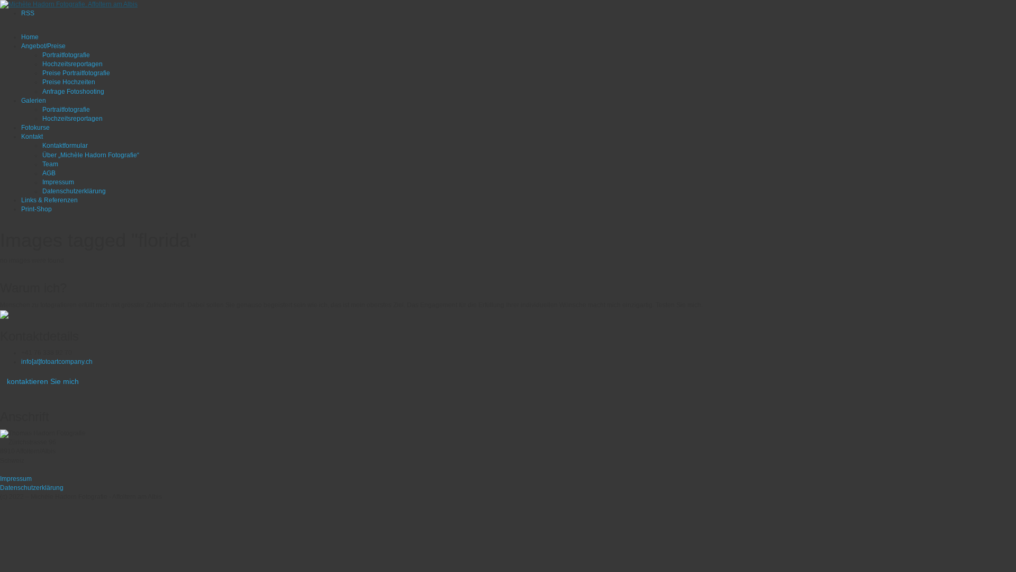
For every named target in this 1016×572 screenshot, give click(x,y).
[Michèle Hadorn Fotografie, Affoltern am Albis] (69, 4)
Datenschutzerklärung (74, 191)
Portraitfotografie (66, 55)
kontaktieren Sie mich (43, 381)
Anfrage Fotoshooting (73, 91)
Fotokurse (35, 127)
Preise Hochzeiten (68, 82)
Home (30, 37)
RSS (27, 13)
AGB (49, 173)
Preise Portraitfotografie (76, 73)
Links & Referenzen (49, 200)
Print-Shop (36, 209)
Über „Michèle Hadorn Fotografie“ (90, 155)
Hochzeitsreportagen (72, 64)
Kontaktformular (65, 145)
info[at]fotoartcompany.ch (57, 361)
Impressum (58, 182)
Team (50, 164)
